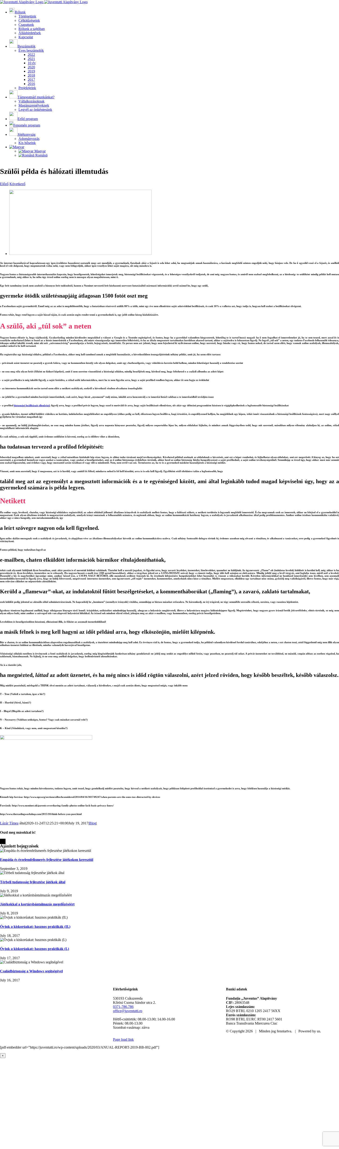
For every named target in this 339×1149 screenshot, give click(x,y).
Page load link (123, 1039)
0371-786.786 (123, 1007)
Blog (92, 823)
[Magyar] (16, 147)
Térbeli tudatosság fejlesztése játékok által (32, 882)
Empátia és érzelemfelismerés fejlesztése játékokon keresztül (46, 860)
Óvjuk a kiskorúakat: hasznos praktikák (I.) (34, 949)
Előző (4, 184)
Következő (17, 184)
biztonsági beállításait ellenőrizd (32, 405)
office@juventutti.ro (127, 1011)
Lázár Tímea (9, 823)
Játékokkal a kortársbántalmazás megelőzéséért (37, 904)
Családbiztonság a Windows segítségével (31, 971)
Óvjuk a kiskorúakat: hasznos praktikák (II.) (35, 927)
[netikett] (80, 254)
